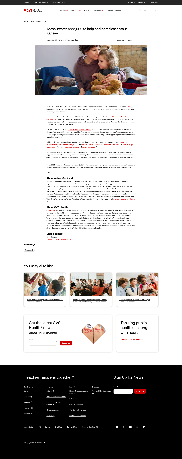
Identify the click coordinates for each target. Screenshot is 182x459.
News (86, 10)
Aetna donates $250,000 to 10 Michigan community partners (134, 300)
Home (26, 21)
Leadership (28, 396)
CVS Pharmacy (57, 2)
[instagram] (137, 427)
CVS (129, 107)
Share (130, 40)
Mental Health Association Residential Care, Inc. (100, 145)
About (63, 10)
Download (120, 40)
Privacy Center (44, 427)
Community (40, 21)
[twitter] (123, 427)
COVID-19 (50, 391)
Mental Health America (70, 147)
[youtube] (130, 427)
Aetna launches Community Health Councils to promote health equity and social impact (90, 300)
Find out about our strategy (131, 339)
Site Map (58, 427)
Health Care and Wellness (56, 396)
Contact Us (154, 2)
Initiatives (73, 399)
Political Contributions (77, 415)
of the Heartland (88, 147)
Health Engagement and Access (78, 392)
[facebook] (117, 427)
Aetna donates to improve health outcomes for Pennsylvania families (45, 300)
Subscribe (66, 343)
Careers (130, 2)
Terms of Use (72, 427)
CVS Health (50, 210)
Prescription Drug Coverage (53, 403)
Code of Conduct (88, 427)
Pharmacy (50, 415)
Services (74, 10)
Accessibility (28, 427)
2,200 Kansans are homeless (79, 129)
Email (31, 339)
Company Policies (76, 404)
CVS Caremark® (40, 2)
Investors (141, 2)
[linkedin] (144, 427)
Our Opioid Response (77, 410)
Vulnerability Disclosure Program (101, 392)
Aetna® (26, 2)
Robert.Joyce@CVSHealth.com (58, 239)
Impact (97, 10)
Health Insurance (53, 410)
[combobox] (148, 10)
